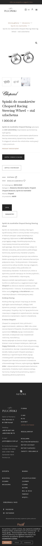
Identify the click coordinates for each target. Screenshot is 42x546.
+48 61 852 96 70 (8, 433)
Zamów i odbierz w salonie (13, 157)
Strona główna (13, 23)
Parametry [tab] (9, 214)
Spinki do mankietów (19, 26)
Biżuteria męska (23, 188)
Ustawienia (27, 542)
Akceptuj (6, 542)
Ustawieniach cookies (9, 538)
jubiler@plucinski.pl (10, 441)
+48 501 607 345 (8, 430)
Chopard (33, 188)
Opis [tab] (7, 207)
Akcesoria (26, 23)
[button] (36, 9)
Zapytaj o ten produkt (11, 168)
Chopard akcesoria (8, 191)
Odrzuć (17, 542)
